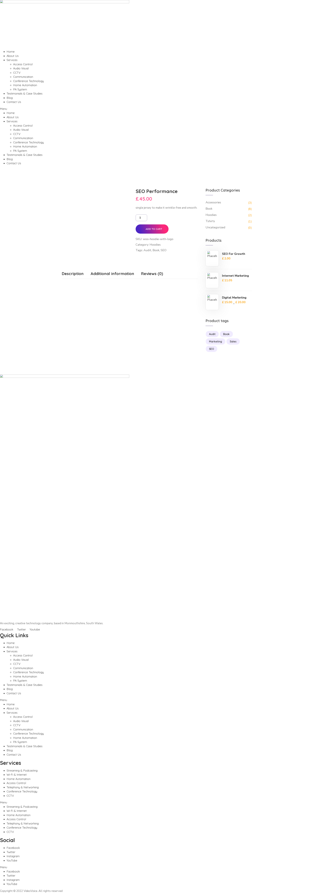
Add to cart (154, 228)
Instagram (13, 856)
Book (156, 250)
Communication (23, 76)
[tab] (73, 275)
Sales (233, 341)
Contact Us (14, 102)
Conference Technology (28, 81)
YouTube (12, 860)
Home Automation (25, 85)
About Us (13, 56)
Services (12, 60)
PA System (20, 89)
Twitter (11, 852)
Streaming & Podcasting (22, 770)
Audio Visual (21, 68)
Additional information (112, 273)
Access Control (23, 64)
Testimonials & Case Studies (24, 93)
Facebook (13, 847)
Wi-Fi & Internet (17, 774)
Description (73, 273)
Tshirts (210, 221)
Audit (147, 250)
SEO (163, 250)
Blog (10, 97)
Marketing (215, 341)
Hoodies (155, 245)
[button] (158, 109)
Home (11, 51)
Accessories (213, 202)
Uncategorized (215, 227)
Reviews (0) (152, 273)
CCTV (16, 72)
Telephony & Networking (23, 787)
